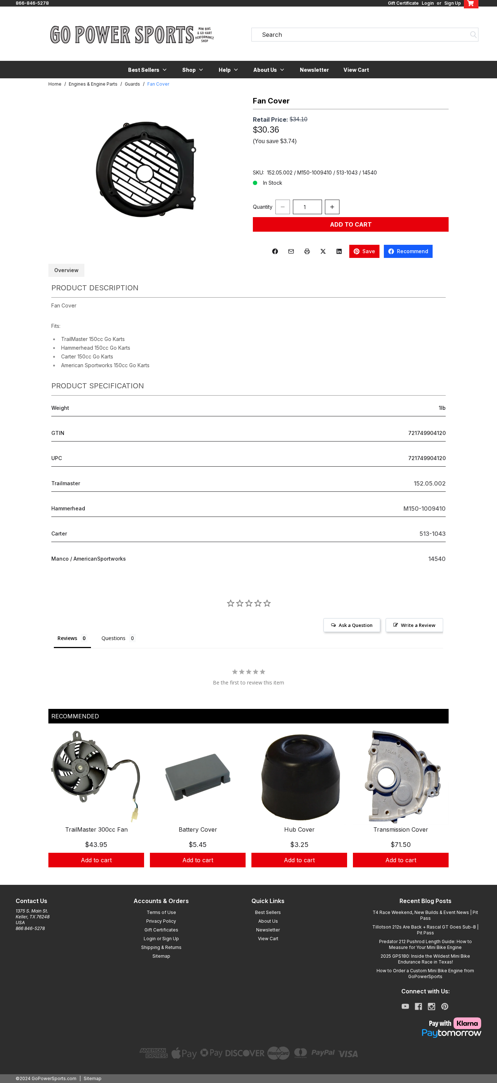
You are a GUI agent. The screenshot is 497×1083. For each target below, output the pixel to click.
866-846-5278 (32, 3)
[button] (148, 69)
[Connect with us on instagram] (431, 1006)
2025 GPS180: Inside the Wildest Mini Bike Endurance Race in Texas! (425, 959)
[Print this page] (307, 251)
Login (428, 3)
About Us (268, 921)
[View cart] (471, 3)
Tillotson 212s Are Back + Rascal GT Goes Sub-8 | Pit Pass (425, 929)
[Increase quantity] (332, 207)
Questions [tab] (114, 638)
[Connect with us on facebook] (418, 1006)
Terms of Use (161, 912)
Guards (132, 84)
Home (54, 84)
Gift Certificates (161, 930)
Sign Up (452, 3)
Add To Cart (351, 224)
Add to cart (96, 860)
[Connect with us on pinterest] (445, 1006)
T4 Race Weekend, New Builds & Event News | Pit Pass (425, 915)
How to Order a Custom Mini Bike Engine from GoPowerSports (425, 973)
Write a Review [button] (418, 625)
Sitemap (161, 956)
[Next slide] (437, 807)
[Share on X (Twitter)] (323, 251)
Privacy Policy (161, 921)
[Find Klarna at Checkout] (425, 1023)
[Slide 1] (248, 875)
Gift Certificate (403, 3)
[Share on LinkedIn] (339, 251)
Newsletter (314, 70)
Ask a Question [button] (356, 625)
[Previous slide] (60, 807)
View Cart (356, 70)
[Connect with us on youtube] (405, 1006)
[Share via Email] (291, 251)
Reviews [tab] (67, 638)
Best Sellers (268, 912)
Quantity (263, 207)
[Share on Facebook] (275, 251)
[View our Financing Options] (425, 1033)
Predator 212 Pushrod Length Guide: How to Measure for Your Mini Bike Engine (425, 944)
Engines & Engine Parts (93, 84)
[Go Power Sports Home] (132, 34)
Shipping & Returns (161, 947)
